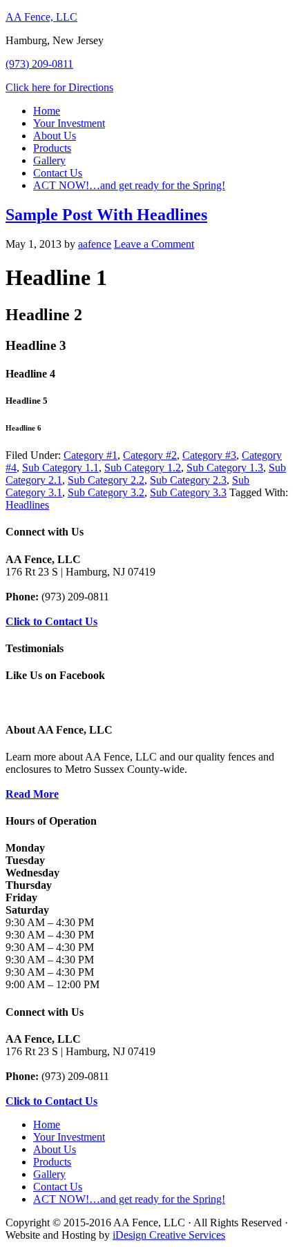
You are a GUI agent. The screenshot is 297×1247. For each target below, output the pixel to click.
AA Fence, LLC (41, 17)
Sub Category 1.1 (60, 467)
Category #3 (209, 455)
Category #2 (150, 455)
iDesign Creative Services (169, 1235)
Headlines (27, 505)
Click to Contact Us (51, 621)
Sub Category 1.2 (142, 467)
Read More (32, 794)
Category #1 (90, 455)
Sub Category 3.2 (106, 492)
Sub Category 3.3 (188, 492)
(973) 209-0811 (39, 64)
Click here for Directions (59, 87)
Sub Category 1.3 (224, 467)
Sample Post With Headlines (106, 215)
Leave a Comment (154, 244)
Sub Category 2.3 (188, 480)
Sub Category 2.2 (106, 480)
